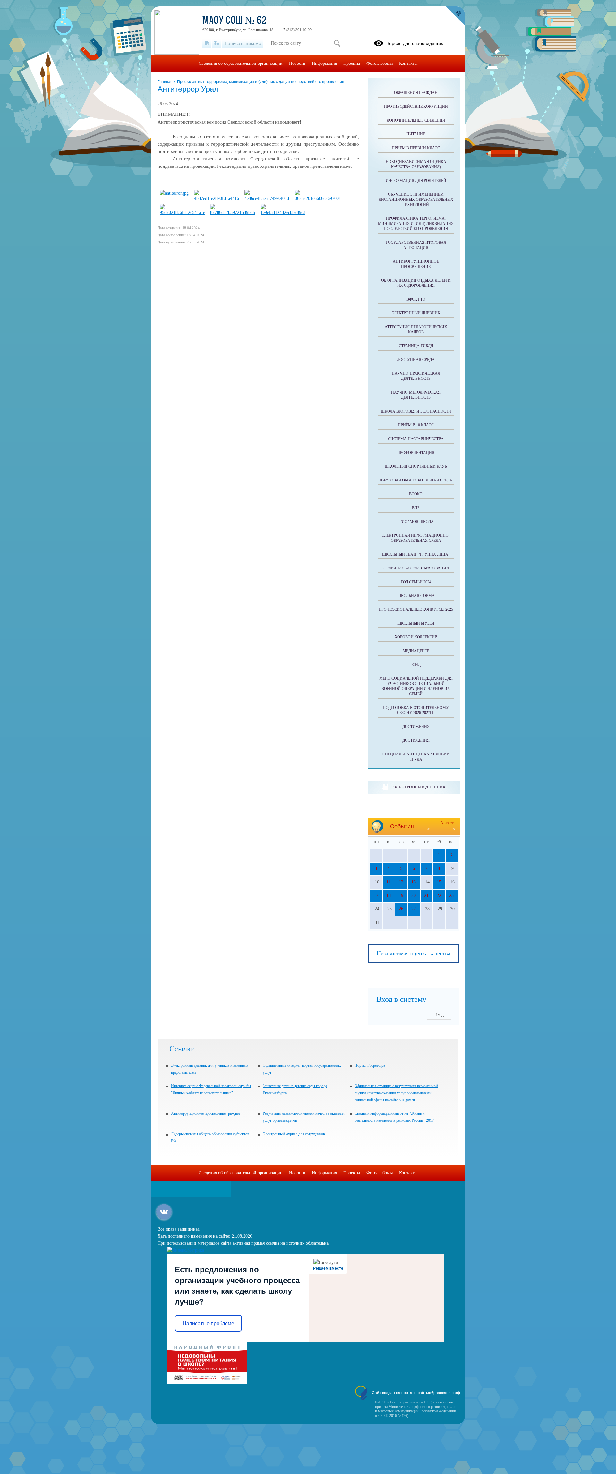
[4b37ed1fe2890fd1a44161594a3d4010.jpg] (216, 198)
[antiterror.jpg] (174, 193)
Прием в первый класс (416, 148)
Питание (415, 134)
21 (426, 895)
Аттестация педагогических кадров (416, 329)
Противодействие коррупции (416, 106)
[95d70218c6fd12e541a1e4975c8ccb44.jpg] (182, 212)
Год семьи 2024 (416, 582)
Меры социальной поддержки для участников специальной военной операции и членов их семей (416, 686)
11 (388, 882)
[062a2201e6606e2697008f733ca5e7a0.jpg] (317, 198)
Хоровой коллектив (416, 637)
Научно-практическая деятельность (416, 376)
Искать (337, 43)
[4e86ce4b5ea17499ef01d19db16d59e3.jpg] (266, 198)
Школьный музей (415, 623)
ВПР (416, 508)
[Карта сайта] (216, 43)
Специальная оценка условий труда (415, 757)
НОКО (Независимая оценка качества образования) (416, 164)
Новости (297, 63)
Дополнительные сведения (416, 120)
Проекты (351, 63)
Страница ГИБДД (416, 346)
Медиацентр (416, 651)
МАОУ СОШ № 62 (234, 21)
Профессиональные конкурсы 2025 (416, 609)
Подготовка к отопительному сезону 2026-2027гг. (416, 710)
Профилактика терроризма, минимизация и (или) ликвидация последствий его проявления (260, 82)
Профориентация (415, 452)
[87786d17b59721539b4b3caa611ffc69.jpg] (232, 212)
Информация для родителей (416, 180)
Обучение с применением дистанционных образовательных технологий (416, 199)
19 (401, 895)
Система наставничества (416, 439)
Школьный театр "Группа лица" (416, 554)
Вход (439, 1014)
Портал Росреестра (370, 1065)
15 (439, 882)
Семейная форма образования (416, 568)
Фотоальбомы (379, 63)
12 (401, 882)
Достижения (416, 726)
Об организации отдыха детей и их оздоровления (416, 283)
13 (413, 882)
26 (401, 909)
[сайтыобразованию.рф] (455, 16)
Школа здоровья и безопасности (416, 411)
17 (376, 895)
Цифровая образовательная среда (416, 480)
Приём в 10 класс (416, 425)
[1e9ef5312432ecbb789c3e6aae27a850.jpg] (283, 212)
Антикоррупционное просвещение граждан (205, 1113)
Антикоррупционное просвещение (416, 264)
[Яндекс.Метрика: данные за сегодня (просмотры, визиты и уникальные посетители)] (185, 1250)
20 (413, 895)
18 (388, 895)
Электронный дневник (416, 313)
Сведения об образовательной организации (241, 63)
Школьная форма (416, 595)
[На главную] (206, 43)
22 (439, 895)
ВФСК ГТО (415, 299)
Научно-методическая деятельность (416, 395)
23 (451, 895)
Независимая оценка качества (413, 953)
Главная (166, 82)
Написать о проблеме (208, 1323)
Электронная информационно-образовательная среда (416, 538)
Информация (324, 63)
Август (447, 823)
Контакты (408, 63)
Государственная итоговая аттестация (416, 245)
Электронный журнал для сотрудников (294, 1134)
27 (413, 909)
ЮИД (416, 664)
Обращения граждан (416, 92)
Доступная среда (416, 359)
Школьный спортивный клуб (416, 466)
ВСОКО (416, 494)
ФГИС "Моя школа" (416, 521)
